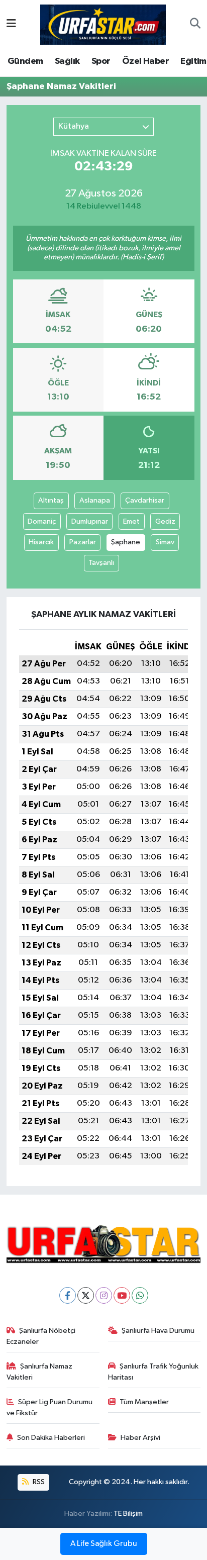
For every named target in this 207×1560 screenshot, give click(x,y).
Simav (165, 542)
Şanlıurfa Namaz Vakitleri (40, 1371)
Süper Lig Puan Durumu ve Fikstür (50, 1407)
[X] (85, 1295)
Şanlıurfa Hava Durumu (158, 1330)
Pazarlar (82, 542)
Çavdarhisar (144, 500)
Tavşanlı (101, 562)
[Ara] (195, 24)
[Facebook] (67, 1295)
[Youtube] (122, 1295)
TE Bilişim (128, 1513)
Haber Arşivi (140, 1437)
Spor (101, 61)
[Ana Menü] (11, 24)
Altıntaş (51, 500)
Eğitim (193, 61)
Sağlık (67, 61)
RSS (38, 1482)
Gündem (25, 61)
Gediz (165, 521)
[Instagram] (103, 1295)
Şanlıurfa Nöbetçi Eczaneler (41, 1336)
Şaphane (125, 542)
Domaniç (42, 521)
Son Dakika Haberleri (51, 1437)
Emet (131, 521)
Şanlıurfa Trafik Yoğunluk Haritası (153, 1371)
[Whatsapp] (140, 1295)
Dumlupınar (89, 521)
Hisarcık (41, 542)
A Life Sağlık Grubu (103, 1544)
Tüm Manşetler (144, 1402)
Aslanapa (94, 500)
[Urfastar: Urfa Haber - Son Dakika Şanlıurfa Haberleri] (103, 24)
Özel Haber (145, 61)
